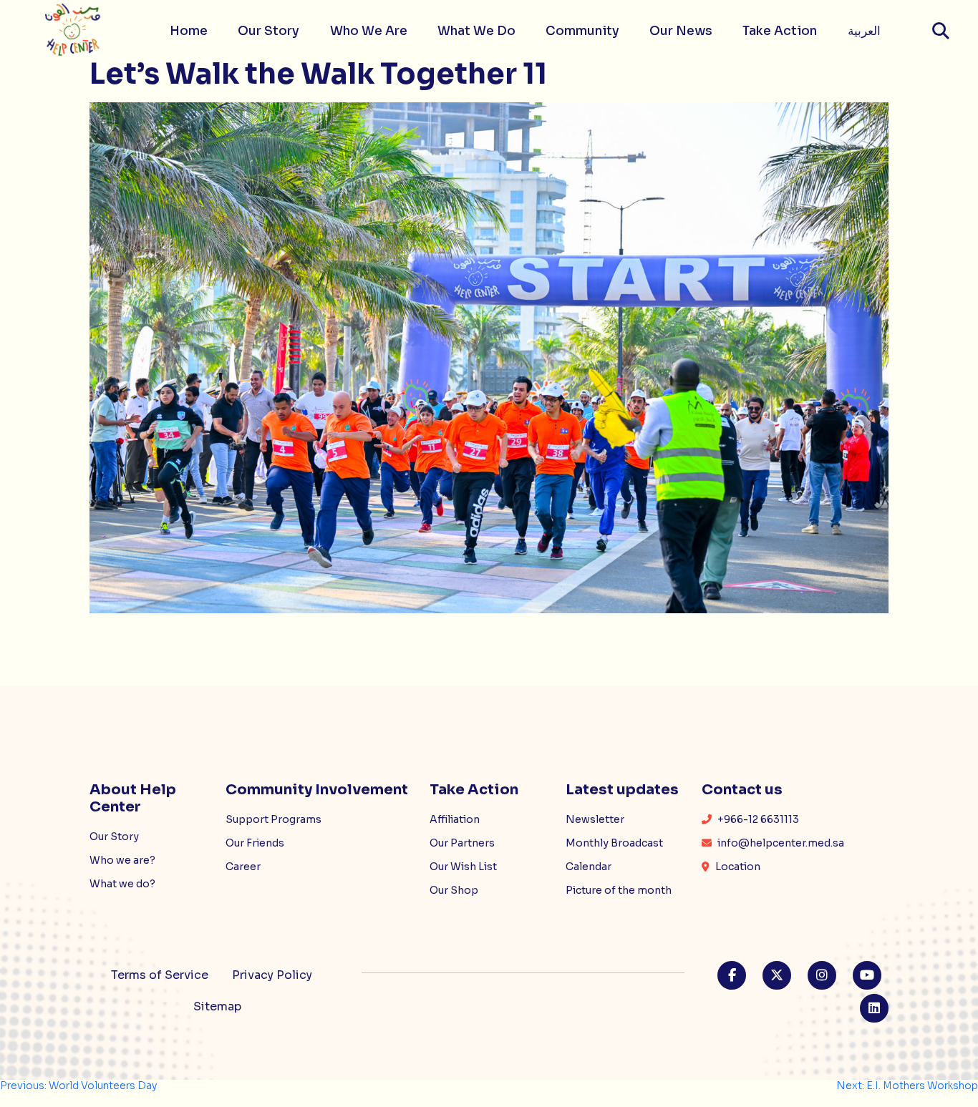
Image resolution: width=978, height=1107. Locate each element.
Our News (680, 31)
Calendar (588, 866)
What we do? (122, 883)
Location (736, 866)
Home (189, 31)
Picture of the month (619, 890)
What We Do (476, 31)
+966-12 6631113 (757, 819)
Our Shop (454, 890)
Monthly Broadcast (614, 843)
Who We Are (368, 31)
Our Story (268, 31)
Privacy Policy (272, 974)
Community (582, 31)
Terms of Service (159, 974)
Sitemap (217, 1006)
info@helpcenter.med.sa (779, 843)
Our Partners (462, 843)
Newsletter (595, 819)
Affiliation (455, 819)
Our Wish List (463, 866)
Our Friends (255, 843)
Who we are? (122, 860)
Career (243, 866)
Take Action (779, 31)
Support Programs (273, 819)
